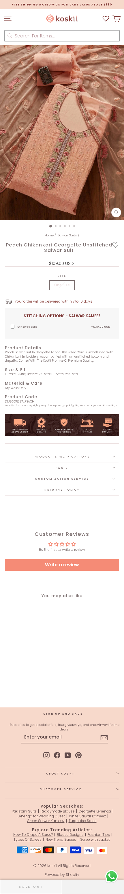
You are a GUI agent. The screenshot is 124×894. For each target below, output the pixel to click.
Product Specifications (62, 456)
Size (62, 276)
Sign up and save (63, 713)
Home (49, 235)
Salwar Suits (67, 235)
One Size (62, 284)
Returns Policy (61, 489)
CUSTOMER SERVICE (61, 789)
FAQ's (62, 468)
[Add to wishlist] (115, 245)
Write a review (62, 564)
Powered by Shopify (62, 874)
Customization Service (62, 479)
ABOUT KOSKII (60, 773)
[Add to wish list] (106, 18)
